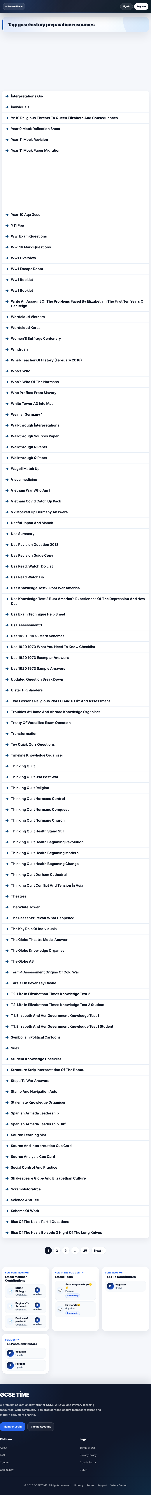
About (3, 1341)
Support (102, 1378)
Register (141, 6)
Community (72, 1189)
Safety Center (118, 1378)
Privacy (78, 1378)
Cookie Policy (88, 1355)
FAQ (2, 1348)
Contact (5, 1355)
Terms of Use (88, 1341)
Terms (90, 1378)
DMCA (83, 1363)
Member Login (12, 1319)
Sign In (126, 6)
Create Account (41, 1319)
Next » (98, 1144)
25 (85, 1144)
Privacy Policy (88, 1348)
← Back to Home (13, 6)
